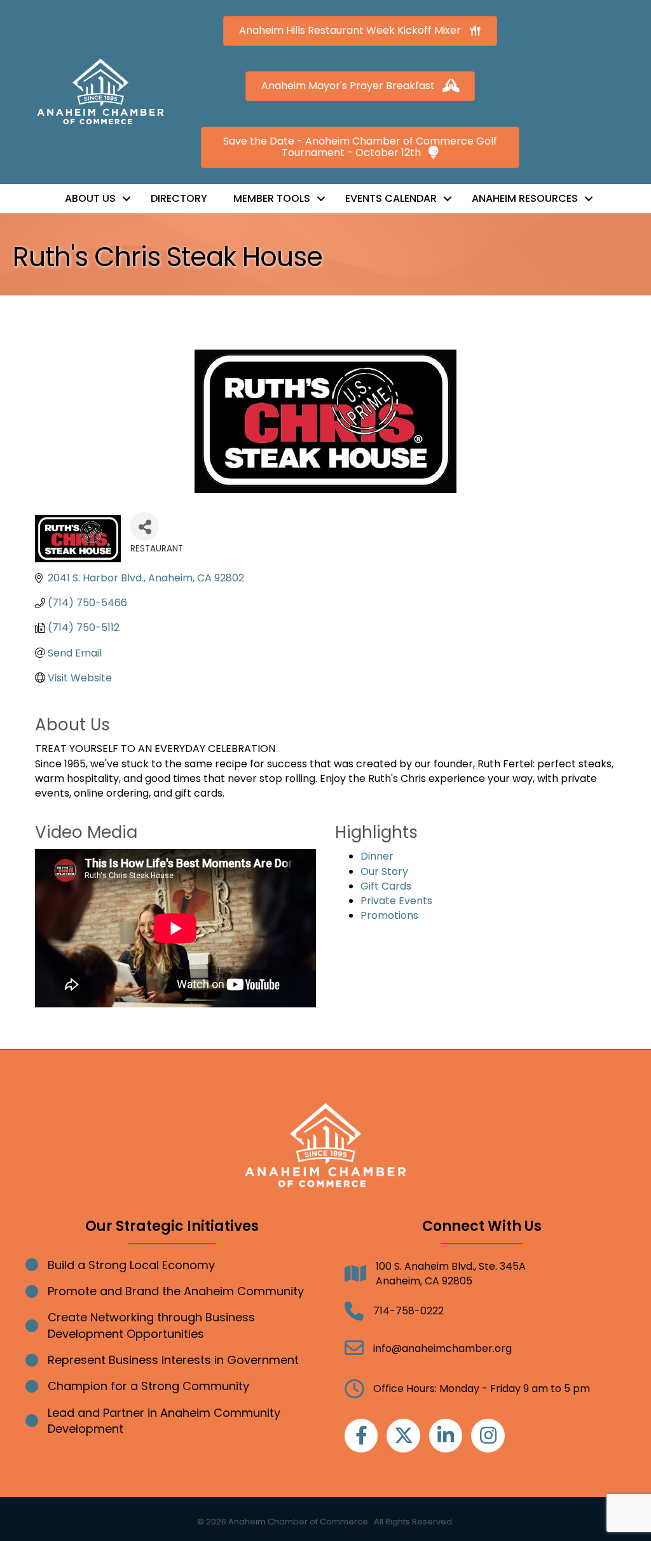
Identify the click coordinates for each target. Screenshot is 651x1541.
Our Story (384, 871)
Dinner (377, 856)
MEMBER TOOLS (271, 198)
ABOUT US (90, 198)
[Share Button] (144, 526)
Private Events (396, 900)
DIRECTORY (179, 198)
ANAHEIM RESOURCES (525, 198)
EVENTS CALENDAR (391, 198)
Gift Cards (385, 886)
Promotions (389, 915)
